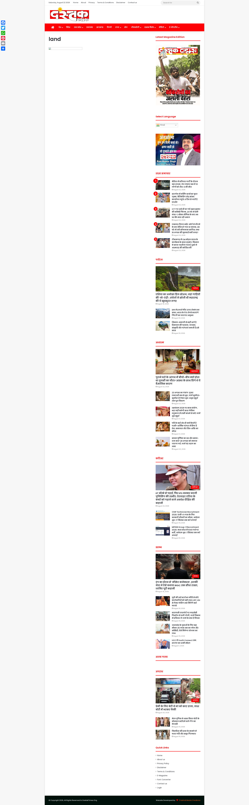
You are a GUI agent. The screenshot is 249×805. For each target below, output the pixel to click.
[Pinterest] (3, 38)
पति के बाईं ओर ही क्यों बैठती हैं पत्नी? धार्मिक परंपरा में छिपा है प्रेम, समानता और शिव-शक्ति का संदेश (185, 427)
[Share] (3, 48)
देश (60, 27)
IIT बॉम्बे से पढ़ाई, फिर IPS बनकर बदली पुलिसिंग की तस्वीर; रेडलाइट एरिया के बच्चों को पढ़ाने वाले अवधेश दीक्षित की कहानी (176, 498)
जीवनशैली (135, 27)
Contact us (132, 2)
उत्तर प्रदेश (77, 27)
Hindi (162, 125)
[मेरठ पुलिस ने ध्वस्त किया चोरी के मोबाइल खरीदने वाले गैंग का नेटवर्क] (163, 722)
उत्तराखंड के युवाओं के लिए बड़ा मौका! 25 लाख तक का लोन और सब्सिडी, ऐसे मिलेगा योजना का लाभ (185, 629)
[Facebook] (3, 22)
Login (159, 787)
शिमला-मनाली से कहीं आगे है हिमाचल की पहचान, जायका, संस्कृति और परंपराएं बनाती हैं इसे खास (185, 326)
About (83, 2)
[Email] (3, 43)
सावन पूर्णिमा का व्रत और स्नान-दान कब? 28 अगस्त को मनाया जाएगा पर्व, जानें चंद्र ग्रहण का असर (185, 442)
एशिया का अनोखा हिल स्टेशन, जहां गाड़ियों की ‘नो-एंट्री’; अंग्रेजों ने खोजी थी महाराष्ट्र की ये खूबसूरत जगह (178, 297)
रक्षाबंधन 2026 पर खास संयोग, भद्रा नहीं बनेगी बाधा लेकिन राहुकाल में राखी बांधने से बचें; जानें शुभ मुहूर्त (186, 412)
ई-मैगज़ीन (173, 27)
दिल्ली (109, 27)
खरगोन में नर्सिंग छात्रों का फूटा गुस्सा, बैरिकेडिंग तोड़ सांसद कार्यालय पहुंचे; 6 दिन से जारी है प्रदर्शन (185, 198)
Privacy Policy (163, 763)
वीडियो (161, 27)
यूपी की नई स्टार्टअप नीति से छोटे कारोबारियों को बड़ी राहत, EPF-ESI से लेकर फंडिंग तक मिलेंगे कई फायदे (186, 601)
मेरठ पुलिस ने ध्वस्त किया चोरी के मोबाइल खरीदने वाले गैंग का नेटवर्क (185, 721)
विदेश (68, 27)
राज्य (117, 27)
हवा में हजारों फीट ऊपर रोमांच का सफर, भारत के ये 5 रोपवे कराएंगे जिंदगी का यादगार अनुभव (185, 313)
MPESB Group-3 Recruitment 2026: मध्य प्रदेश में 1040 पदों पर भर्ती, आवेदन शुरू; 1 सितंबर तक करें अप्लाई (186, 531)
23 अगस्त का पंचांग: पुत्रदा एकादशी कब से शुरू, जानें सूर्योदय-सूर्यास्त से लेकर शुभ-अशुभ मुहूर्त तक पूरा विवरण (186, 396)
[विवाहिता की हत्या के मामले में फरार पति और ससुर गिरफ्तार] (163, 734)
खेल (125, 27)
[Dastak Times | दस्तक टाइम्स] (69, 14)
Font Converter (164, 779)
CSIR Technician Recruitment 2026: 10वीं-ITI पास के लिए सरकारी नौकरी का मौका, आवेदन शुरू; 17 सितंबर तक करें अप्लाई (186, 516)
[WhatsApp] (3, 33)
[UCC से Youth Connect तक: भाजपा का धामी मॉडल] (163, 644)
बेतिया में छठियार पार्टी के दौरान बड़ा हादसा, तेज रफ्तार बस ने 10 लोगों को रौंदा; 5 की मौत (185, 184)
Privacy (92, 2)
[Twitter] (3, 27)
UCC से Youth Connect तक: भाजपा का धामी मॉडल (184, 641)
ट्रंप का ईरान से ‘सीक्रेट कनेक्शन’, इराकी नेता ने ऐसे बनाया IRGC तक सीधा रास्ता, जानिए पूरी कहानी (177, 585)
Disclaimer (120, 2)
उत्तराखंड (89, 27)
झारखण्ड (99, 27)
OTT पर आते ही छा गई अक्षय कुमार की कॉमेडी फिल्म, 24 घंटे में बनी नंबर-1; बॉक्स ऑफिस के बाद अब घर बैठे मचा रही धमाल (186, 213)
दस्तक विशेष (149, 27)
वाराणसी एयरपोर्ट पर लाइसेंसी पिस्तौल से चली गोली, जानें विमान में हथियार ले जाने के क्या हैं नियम (186, 615)
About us (161, 759)
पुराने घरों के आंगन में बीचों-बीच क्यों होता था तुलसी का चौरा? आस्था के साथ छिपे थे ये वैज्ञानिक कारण (178, 380)
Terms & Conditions (105, 2)
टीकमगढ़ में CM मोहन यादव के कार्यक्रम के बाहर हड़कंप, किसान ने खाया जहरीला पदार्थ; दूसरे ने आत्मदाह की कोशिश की (185, 243)
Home (75, 2)
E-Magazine (162, 775)
